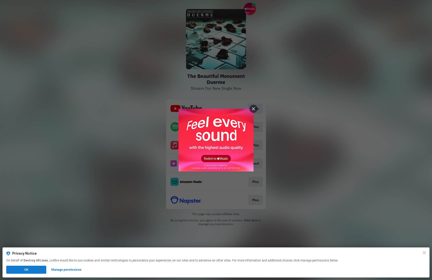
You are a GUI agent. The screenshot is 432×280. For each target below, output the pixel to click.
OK (26, 269)
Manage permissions (66, 269)
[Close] (424, 253)
